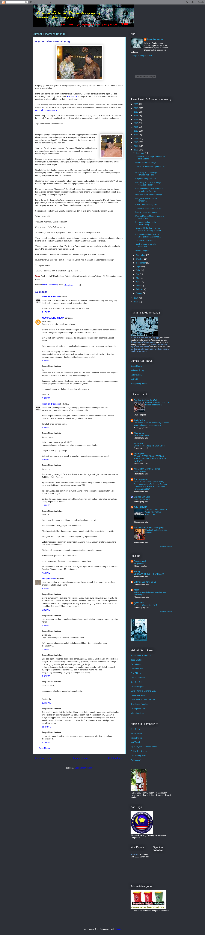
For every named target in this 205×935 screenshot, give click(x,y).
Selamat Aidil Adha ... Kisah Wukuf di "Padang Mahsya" (148, 229)
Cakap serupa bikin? (142, 499)
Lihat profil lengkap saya (141, 55)
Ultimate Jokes (137, 713)
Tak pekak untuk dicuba (145, 240)
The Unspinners (141, 479)
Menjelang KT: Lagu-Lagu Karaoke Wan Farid (146, 173)
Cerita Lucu (135, 664)
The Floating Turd (138, 755)
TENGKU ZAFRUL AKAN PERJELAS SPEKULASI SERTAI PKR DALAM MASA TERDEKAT (150, 458)
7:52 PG (45, 625)
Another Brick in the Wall (145, 400)
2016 (136, 119)
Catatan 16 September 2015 (145, 605)
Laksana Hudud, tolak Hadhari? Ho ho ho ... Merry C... (149, 189)
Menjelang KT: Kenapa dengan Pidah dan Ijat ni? (148, 183)
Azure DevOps (140, 471)
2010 (136, 142)
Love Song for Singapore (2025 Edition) (150, 446)
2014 (136, 127)
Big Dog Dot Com (142, 497)
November (141, 255)
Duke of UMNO (140, 507)
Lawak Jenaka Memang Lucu (143, 691)
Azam (136, 590)
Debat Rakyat (136, 366)
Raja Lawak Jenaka (139, 704)
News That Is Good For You (143, 700)
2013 (136, 131)
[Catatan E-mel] (80, 285)
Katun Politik (136, 738)
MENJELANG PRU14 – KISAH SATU (149, 574)
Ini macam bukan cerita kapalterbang (145, 223)
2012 (136, 135)
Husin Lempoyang (155, 39)
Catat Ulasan (44, 748)
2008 (136, 150)
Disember (140, 153)
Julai (138, 270)
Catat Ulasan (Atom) (83, 768)
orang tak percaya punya (46, 110)
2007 (136, 298)
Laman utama (80, 758)
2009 (136, 146)
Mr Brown (138, 443)
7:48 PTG (46, 427)
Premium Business (51, 297)
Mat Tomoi (135, 742)
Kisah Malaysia (137, 686)
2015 (136, 123)
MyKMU (134, 379)
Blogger (118, 929)
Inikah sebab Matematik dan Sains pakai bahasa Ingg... (148, 235)
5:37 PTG (46, 589)
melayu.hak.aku (49, 578)
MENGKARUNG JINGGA (53, 318)
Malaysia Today (137, 370)
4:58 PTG (46, 573)
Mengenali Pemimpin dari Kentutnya (146, 199)
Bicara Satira (136, 733)
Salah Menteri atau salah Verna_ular (146, 245)
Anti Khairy (135, 729)
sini (147, 344)
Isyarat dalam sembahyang (147, 212)
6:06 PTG (46, 398)
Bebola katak (136, 660)
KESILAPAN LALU (141, 435)
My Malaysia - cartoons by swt (144, 747)
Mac (138, 285)
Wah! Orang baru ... (143, 250)
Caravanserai (140, 561)
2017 (136, 116)
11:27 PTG (46, 727)
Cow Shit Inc (136, 673)
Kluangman (139, 433)
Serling (137, 571)
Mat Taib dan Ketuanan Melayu (148, 195)
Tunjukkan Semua (165, 546)
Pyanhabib (139, 603)
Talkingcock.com (138, 709)
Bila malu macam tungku (146, 162)
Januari (139, 293)
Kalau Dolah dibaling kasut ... (148, 204)
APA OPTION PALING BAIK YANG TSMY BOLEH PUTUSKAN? (156, 512)
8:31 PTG (46, 610)
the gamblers (139, 564)
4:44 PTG (46, 505)
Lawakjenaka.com (138, 695)
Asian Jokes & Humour (141, 655)
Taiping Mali (139, 454)
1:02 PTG (46, 676)
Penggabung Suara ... (140, 384)
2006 (136, 302)
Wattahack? (136, 760)
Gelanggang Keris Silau (145, 582)
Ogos (138, 266)
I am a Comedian (138, 677)
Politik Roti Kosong (139, 751)
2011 (136, 138)
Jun (138, 274)
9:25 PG (45, 649)
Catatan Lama (115, 758)
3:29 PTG (46, 360)
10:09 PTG (46, 703)
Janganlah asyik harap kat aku (148, 208)
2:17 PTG (46, 312)
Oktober (140, 259)
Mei (138, 278)
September (141, 263)
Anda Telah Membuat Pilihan (147, 469)
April (138, 282)
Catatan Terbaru (43, 758)
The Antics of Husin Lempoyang (149, 527)
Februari (140, 289)
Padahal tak (72, 96)
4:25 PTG (46, 460)
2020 (136, 104)
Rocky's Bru (139, 420)
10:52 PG (46, 742)
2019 (136, 108)
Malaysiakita (136, 375)
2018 (136, 112)
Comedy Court (137, 669)
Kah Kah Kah (136, 682)
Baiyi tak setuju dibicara (145, 179)
